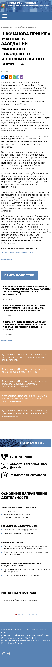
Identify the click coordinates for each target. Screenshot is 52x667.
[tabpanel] (26, 600)
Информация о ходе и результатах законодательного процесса (20, 515)
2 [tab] (19, 614)
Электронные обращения (28, 474)
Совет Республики (28, 3)
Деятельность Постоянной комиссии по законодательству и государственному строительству (24, 357)
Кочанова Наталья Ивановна (19, 252)
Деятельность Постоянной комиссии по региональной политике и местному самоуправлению (24, 399)
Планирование (11, 511)
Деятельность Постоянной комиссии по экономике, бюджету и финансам (24, 370)
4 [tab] (24, 614)
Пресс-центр (15, 27)
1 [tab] (16, 614)
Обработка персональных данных (28, 466)
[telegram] (8, 653)
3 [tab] (22, 614)
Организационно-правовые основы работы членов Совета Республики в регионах (25, 547)
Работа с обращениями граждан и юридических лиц (21, 564)
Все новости (7, 259)
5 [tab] (27, 614)
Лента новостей (29, 27)
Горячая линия (21, 456)
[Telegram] (17, 77)
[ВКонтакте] (3, 77)
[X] (6, 77)
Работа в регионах (12, 542)
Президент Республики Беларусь (20, 600)
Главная (4, 27)
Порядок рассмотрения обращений (21, 575)
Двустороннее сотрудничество (19, 533)
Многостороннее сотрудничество (20, 529)
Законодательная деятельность (20, 507)
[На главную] (3, 6)
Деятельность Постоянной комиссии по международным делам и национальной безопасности (24, 413)
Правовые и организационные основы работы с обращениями (27, 570)
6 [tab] (30, 614)
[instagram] (3, 653)
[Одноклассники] (10, 77)
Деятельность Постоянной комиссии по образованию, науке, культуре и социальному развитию (24, 384)
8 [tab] (36, 614)
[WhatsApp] (14, 77)
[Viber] (21, 77)
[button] (4, 16)
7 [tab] (33, 614)
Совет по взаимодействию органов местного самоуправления (26, 553)
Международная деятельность (19, 526)
